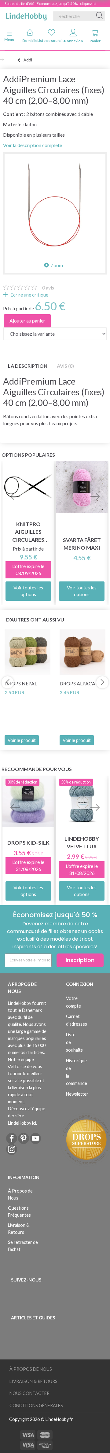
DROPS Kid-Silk (28, 842)
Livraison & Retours (18, 1229)
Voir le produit (22, 740)
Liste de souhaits (51, 40)
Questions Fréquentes (19, 1211)
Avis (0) (65, 366)
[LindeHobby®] (26, 15)
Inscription (80, 960)
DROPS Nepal (21, 683)
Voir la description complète (32, 145)
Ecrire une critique (28, 294)
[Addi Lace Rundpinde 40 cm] (55, 204)
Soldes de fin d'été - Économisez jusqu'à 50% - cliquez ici (50, 3)
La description (27, 366)
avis (48, 287)
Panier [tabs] (95, 41)
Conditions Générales (36, 1405)
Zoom (56, 265)
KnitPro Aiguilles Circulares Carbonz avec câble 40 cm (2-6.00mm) (28, 532)
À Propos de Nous (20, 1194)
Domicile (29, 40)
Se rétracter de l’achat (23, 1246)
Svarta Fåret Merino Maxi (82, 544)
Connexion (73, 41)
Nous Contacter (29, 1393)
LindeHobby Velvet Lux (81, 842)
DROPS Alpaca (77, 683)
